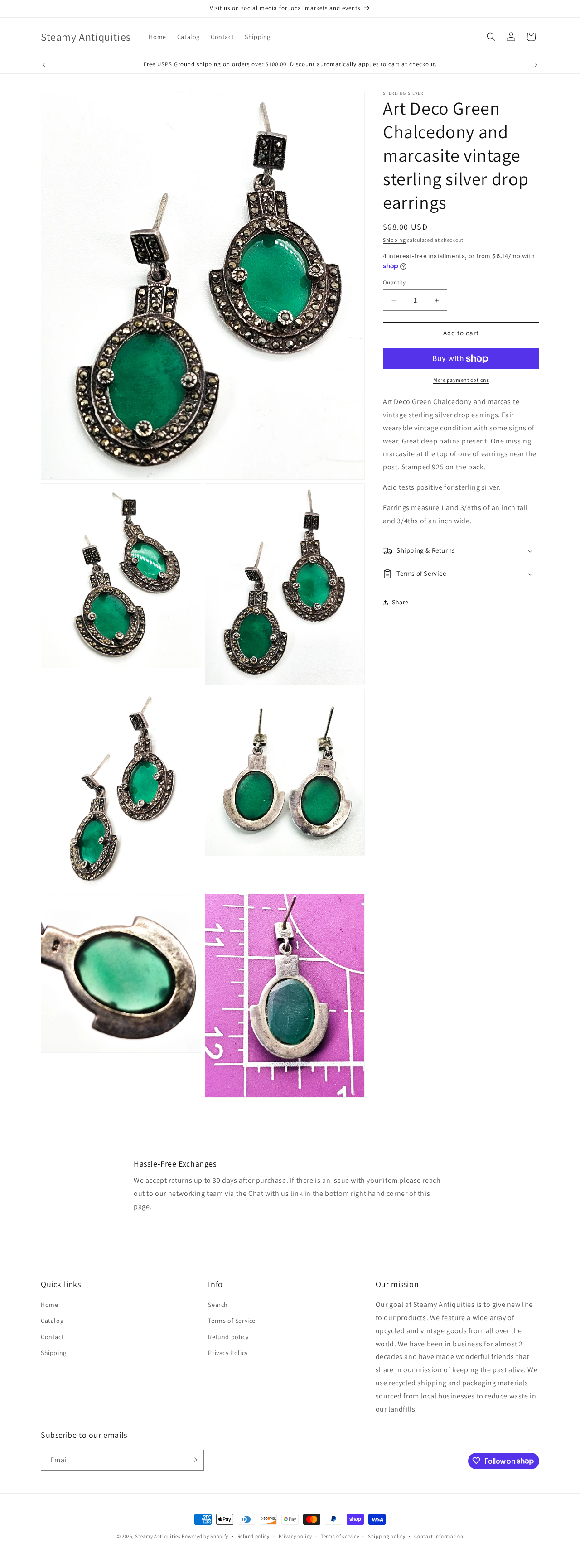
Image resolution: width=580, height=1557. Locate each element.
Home (49, 1305)
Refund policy (228, 1337)
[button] (491, 37)
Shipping (394, 239)
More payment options (461, 380)
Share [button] (400, 602)
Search (218, 1305)
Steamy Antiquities (158, 1536)
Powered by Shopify (205, 1536)
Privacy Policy (227, 1353)
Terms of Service (232, 1321)
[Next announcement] (536, 64)
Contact (52, 1337)
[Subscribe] (193, 1459)
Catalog (52, 1321)
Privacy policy (295, 1536)
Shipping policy (387, 1536)
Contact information (438, 1536)
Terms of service (340, 1536)
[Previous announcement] (44, 64)
